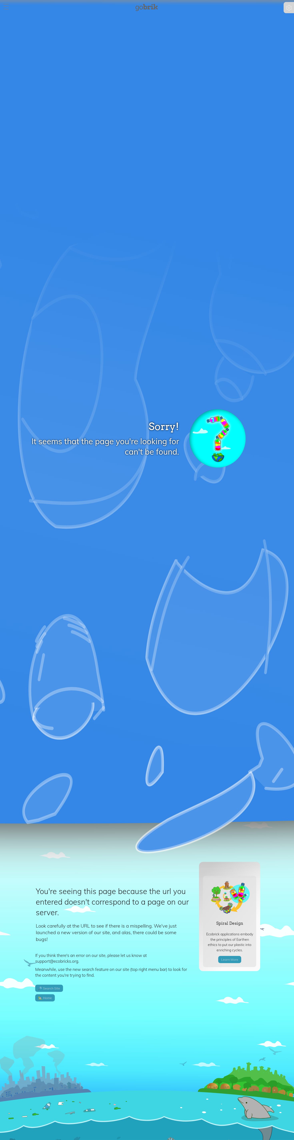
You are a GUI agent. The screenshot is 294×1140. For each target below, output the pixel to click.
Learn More (229, 960)
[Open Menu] (6, 7)
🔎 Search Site (49, 988)
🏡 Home (45, 998)
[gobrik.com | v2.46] (146, 8)
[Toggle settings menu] (289, 8)
